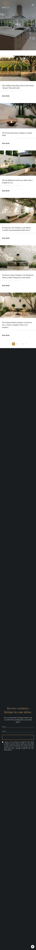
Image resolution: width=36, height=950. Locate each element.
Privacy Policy (8, 749)
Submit (18, 737)
